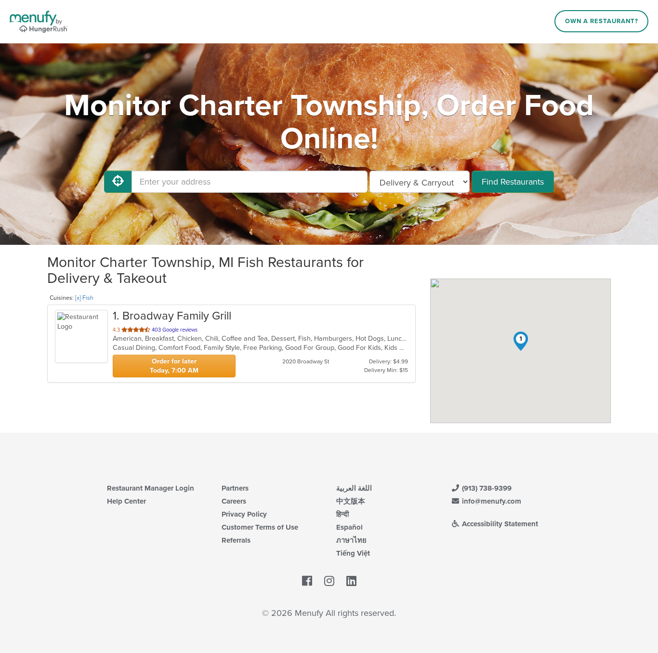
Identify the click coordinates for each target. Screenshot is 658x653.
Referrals (236, 540)
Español (349, 527)
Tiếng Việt (353, 553)
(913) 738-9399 (486, 488)
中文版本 (350, 501)
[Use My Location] (118, 182)
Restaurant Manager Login (150, 488)
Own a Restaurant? (601, 21)
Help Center (126, 501)
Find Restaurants (513, 181)
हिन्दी (342, 514)
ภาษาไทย (351, 540)
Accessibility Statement (499, 524)
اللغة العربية (354, 488)
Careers (234, 501)
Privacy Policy (244, 514)
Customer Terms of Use (260, 527)
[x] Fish (84, 297)
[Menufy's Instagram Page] (329, 581)
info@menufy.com (490, 501)
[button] (520, 341)
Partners (235, 488)
